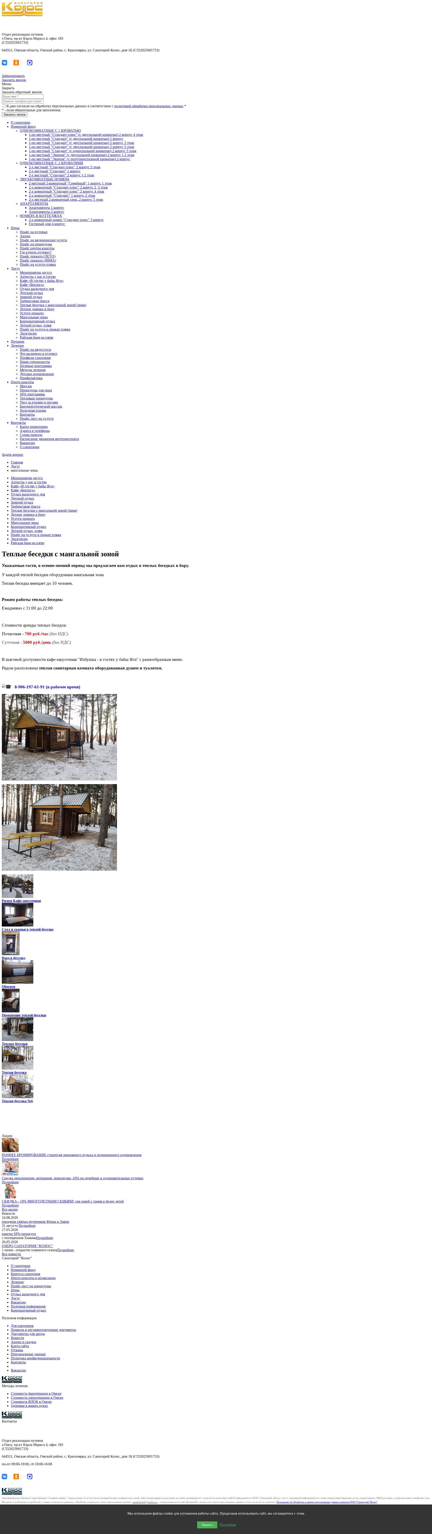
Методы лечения (32, 370)
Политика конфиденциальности (35, 1358)
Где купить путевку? (36, 252)
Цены (15, 228)
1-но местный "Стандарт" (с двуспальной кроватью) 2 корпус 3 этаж (81, 143)
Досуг (15, 268)
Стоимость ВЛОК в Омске (31, 1402)
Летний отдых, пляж (36, 325)
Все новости (11, 1254)
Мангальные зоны (34, 317)
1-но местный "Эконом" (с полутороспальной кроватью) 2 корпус (79, 159)
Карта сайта (20, 1346)
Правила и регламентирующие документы (43, 1330)
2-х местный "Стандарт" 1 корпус (55, 171)
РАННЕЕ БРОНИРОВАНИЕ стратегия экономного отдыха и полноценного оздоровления (71, 1155)
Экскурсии (28, 333)
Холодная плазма (33, 410)
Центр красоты (22, 382)
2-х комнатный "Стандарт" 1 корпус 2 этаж (62, 195)
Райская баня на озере (36, 337)
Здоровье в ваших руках (29, 1406)
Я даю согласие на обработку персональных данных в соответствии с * (96, 106)
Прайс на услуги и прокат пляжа (45, 329)
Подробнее (10, 1159)
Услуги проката (32, 313)
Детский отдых (31, 293)
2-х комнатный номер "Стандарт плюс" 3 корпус (66, 220)
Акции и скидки (23, 1342)
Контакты (27, 414)
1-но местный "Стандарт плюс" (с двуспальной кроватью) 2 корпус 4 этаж (86, 135)
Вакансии (27, 443)
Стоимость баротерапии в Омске (36, 1393)
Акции (25, 236)
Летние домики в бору (37, 309)
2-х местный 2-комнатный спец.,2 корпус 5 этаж (66, 199)
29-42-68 (423, 27)
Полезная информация (28, 1306)
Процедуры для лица (36, 390)
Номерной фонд (23, 126)
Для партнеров (22, 1326)
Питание (17, 341)
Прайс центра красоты (37, 248)
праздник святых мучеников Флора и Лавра (35, 1222)
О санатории (20, 122)
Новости (17, 1338)
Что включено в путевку (38, 354)
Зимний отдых (31, 297)
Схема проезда (31, 435)
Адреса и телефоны (35, 431)
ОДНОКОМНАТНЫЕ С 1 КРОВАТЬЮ (50, 130)
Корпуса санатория (25, 1274)
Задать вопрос (12, 455)
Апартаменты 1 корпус (46, 208)
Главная (17, 462)
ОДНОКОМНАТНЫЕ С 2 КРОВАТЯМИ (51, 163)
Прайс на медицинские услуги (43, 240)
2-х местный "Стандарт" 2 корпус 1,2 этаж (61, 175)
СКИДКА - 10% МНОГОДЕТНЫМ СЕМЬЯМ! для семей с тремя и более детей (63, 1201)
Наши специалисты (35, 362)
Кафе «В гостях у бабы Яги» (42, 281)
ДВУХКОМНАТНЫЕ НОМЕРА (45, 179)
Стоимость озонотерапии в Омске (37, 1397)
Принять (207, 1525)
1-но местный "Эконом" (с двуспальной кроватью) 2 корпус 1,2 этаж (81, 155)
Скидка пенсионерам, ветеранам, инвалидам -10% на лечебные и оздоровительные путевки (72, 1178)
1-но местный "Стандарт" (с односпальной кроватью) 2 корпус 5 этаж (82, 151)
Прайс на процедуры (36, 244)
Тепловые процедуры (36, 398)
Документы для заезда (28, 1334)
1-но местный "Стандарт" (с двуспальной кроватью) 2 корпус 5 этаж (81, 147)
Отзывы (17, 1350)
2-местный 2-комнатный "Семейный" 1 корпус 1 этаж (70, 183)
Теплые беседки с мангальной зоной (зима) (53, 305)
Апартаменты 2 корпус (46, 212)
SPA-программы (32, 394)
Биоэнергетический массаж (41, 406)
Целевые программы (36, 366)
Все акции (10, 1209)
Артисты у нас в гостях (38, 276)
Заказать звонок (14, 80)
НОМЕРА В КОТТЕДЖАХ (41, 216)
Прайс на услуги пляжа (38, 264)
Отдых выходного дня (37, 289)
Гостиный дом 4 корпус (47, 224)
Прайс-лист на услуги (37, 418)
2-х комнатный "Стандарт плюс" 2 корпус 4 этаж (66, 191)
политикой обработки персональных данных (148, 106)
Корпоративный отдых (37, 321)
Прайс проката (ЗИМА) (38, 260)
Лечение (17, 345)
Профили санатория (35, 358)
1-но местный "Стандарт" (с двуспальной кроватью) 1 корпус (76, 139)
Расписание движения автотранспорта (49, 439)
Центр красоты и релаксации (33, 1278)
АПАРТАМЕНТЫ (34, 203)
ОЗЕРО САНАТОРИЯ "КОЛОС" (27, 1246)
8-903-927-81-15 (418, 23)
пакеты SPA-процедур (19, 1234)
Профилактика (31, 378)
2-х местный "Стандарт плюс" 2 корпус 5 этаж (64, 167)
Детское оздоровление (37, 374)
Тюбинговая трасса (34, 301)
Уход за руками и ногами (39, 402)
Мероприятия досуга (36, 272)
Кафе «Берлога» (32, 285)
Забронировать (13, 76)
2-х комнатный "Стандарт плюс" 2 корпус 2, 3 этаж (68, 187)
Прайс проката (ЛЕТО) (37, 256)
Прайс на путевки (33, 232)
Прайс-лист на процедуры (31, 1286)
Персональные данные (28, 1354)
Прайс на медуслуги (35, 350)
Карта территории (34, 427)
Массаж (26, 386)
